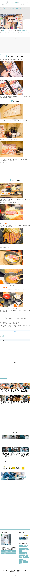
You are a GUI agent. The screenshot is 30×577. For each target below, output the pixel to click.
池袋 (1, 336)
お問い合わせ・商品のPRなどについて (8, 553)
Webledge (3, 30)
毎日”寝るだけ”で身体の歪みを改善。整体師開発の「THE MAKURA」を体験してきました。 (25, 443)
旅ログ (24, 557)
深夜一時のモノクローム (23, 560)
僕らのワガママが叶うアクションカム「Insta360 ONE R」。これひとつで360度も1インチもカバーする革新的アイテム (6, 455)
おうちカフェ (21, 546)
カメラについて (21, 549)
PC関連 (22, 545)
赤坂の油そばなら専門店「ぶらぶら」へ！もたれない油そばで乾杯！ (15, 402)
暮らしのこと (27, 557)
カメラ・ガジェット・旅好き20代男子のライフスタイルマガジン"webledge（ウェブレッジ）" (15, 571)
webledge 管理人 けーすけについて (11, 568)
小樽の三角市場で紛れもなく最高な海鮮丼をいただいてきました (25, 402)
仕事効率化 (21, 556)
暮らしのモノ (21, 559)
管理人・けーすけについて (8, 551)
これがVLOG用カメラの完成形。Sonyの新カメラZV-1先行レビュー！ (6, 442)
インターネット (21, 548)
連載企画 (21, 563)
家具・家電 (21, 557)
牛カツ (3, 336)
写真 (23, 556)
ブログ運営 (25, 553)
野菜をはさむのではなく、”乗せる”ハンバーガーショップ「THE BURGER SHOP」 (25, 390)
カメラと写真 (25, 548)
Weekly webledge (26, 545)
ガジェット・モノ (26, 549)
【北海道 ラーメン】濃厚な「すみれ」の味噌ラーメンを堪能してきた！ (15, 390)
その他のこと (25, 546)
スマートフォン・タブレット (23, 552)
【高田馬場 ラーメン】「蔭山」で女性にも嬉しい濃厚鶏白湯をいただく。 (5, 402)
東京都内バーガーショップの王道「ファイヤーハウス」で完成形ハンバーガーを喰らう (5, 390)
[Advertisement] (7, 45)
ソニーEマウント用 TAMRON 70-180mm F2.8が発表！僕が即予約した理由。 (15, 442)
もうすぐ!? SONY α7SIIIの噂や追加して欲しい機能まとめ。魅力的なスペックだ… (15, 454)
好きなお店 (2, 335)
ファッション (21, 553)
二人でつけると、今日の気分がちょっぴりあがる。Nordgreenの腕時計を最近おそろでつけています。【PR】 (25, 455)
